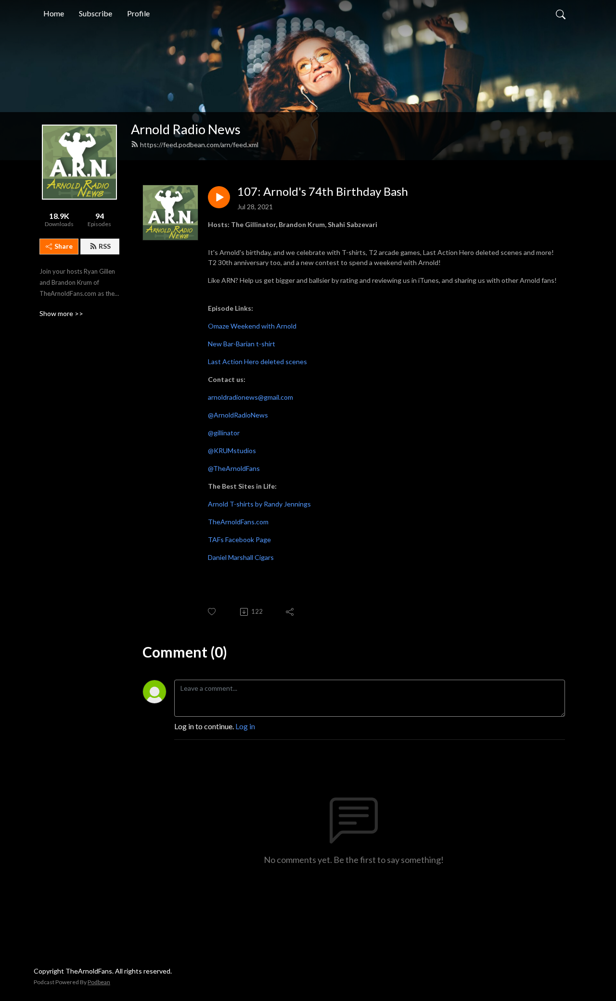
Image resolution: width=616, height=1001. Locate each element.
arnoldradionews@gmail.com (250, 397)
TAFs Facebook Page (239, 539)
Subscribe (95, 13)
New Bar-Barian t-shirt (241, 344)
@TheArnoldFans (234, 468)
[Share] (290, 612)
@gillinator (224, 433)
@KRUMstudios (232, 450)
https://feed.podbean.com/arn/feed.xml (199, 144)
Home (53, 13)
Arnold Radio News (186, 129)
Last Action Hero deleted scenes (257, 361)
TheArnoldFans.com (238, 522)
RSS (105, 246)
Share (63, 246)
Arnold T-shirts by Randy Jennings (259, 504)
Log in (245, 726)
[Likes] (212, 612)
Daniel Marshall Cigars (241, 557)
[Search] (560, 13)
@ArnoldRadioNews (238, 415)
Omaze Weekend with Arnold (252, 326)
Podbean (99, 982)
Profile (138, 13)
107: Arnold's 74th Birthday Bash (322, 191)
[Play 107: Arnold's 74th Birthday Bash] (219, 197)
